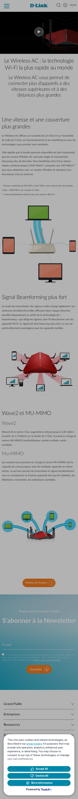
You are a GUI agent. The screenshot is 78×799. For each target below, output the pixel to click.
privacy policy (34, 743)
